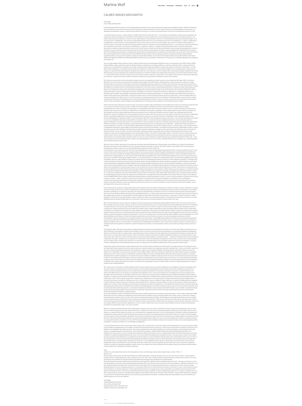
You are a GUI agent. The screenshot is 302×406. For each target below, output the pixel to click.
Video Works (161, 5)
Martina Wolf (114, 4)
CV (189, 5)
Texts (185, 5)
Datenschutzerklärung (129, 403)
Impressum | (121, 403)
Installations (178, 5)
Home (193, 5)
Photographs (170, 5)
